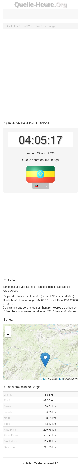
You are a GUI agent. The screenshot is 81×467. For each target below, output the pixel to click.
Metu (7, 418)
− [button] (8, 334)
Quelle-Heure (34, 4)
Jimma (8, 394)
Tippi (7, 400)
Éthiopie (39, 26)
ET (40, 186)
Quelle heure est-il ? (18, 26)
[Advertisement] (40, 73)
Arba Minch (10, 429)
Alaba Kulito (11, 435)
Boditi (7, 424)
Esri (61, 378)
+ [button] (8, 328)
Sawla (7, 406)
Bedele (8, 412)
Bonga (51, 26)
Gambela (9, 447)
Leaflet (43, 378)
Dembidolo (10, 441)
